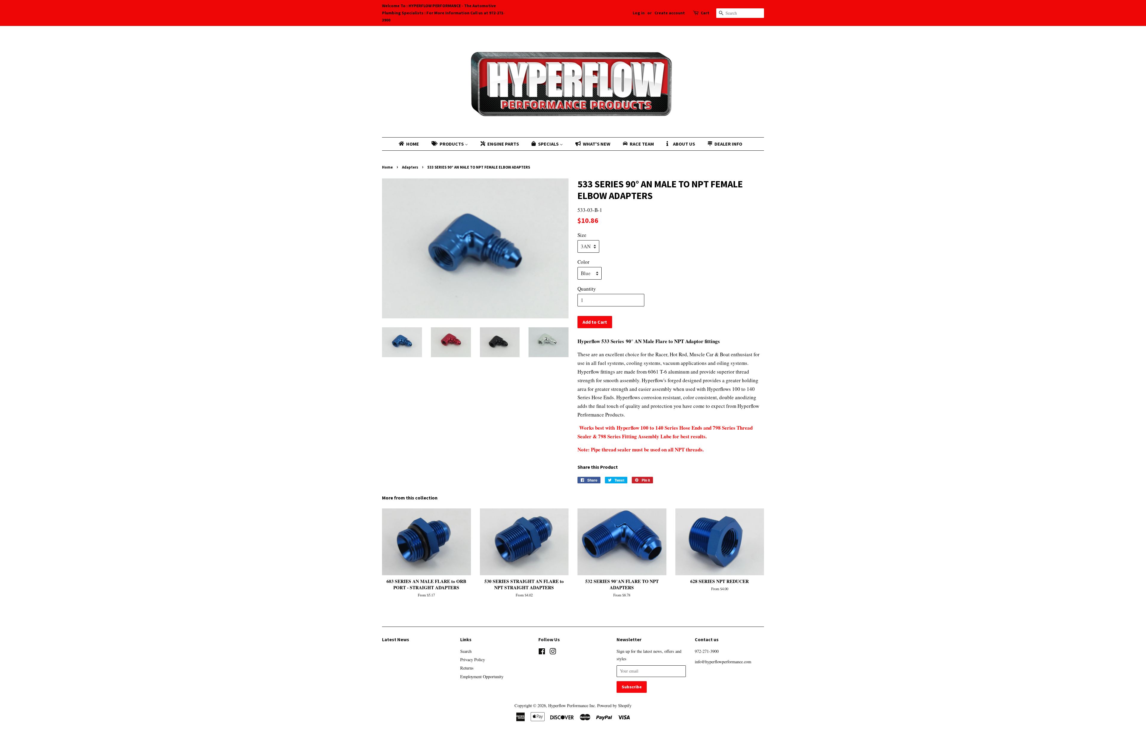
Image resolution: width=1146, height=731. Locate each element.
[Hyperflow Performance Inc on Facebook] (541, 652)
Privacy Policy (472, 659)
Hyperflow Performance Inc (571, 705)
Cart (705, 13)
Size (581, 235)
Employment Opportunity (481, 676)
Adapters (410, 167)
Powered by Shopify (614, 705)
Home (387, 167)
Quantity (586, 288)
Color (583, 261)
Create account (669, 13)
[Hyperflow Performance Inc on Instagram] (552, 652)
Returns (467, 668)
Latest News (395, 639)
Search (466, 651)
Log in (639, 13)
